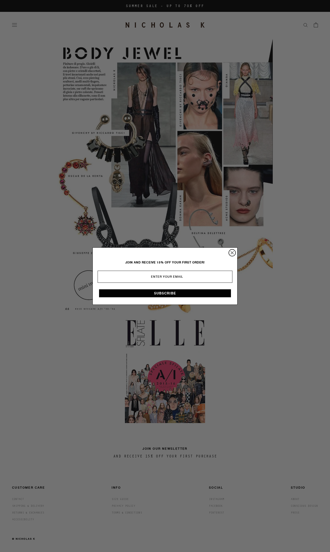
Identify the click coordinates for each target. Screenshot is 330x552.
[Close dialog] (232, 252)
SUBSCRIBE (165, 293)
